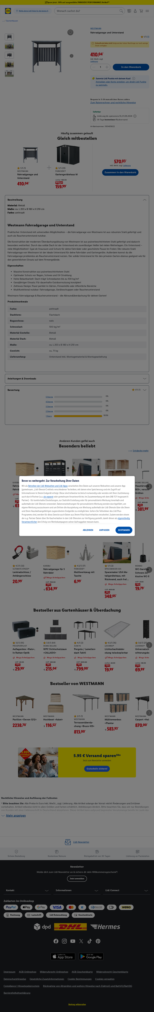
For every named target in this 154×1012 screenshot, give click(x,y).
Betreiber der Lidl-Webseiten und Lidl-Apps (48, 485)
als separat (48, 496)
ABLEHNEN (88, 530)
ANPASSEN (104, 530)
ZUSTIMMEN (124, 530)
